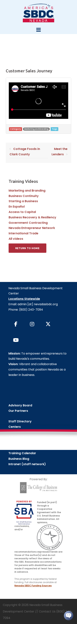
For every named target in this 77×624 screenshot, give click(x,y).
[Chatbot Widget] (68, 615)
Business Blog (18, 459)
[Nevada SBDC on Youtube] (15, 340)
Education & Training (24, 443)
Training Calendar (22, 453)
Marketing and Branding (36, 129)
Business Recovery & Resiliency (32, 217)
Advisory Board (20, 405)
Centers (14, 427)
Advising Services (21, 437)
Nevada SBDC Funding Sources (33, 585)
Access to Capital (22, 212)
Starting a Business (23, 201)
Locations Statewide (24, 299)
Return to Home (27, 248)
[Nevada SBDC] (38, 13)
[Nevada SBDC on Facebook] (15, 324)
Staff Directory (20, 421)
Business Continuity (24, 196)
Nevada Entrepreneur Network (32, 228)
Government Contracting (28, 223)
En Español (17, 206)
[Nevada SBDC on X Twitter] (48, 324)
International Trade (23, 233)
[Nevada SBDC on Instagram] (31, 324)
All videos (16, 239)
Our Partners (18, 411)
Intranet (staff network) (27, 464)
